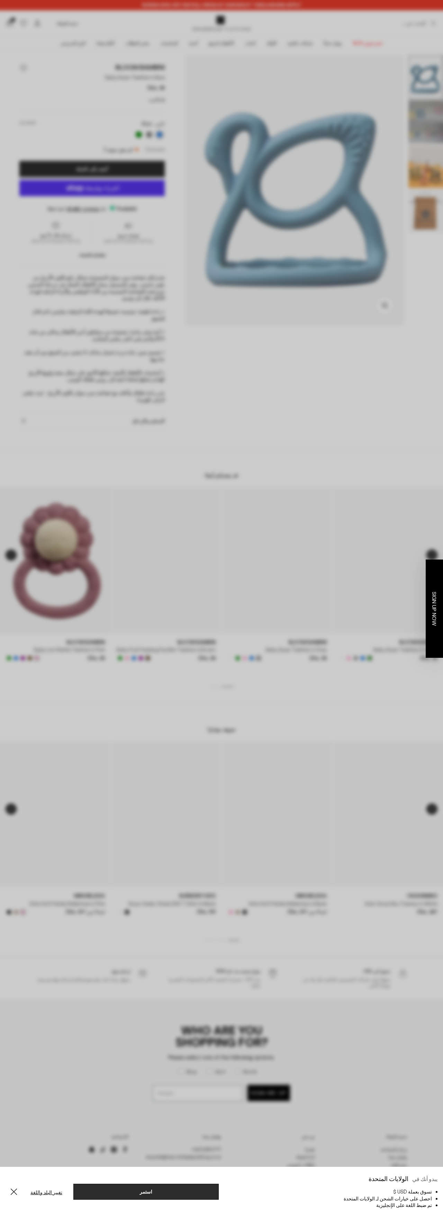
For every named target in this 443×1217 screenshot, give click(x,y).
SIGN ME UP (154, 691)
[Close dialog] (348, 545)
